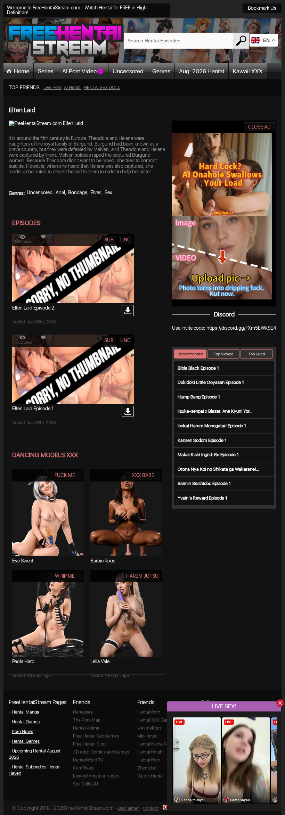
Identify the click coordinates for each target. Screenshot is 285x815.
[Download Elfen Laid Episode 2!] (128, 310)
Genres (161, 71)
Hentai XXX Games (155, 720)
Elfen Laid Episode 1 (33, 408)
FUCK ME (65, 475)
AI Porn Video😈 (83, 71)
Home (21, 71)
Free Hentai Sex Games (96, 736)
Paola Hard (23, 661)
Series (46, 71)
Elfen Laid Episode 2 (33, 308)
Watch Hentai (150, 776)
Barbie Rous (102, 560)
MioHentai (147, 736)
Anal (60, 192)
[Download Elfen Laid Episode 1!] (128, 411)
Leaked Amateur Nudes (96, 776)
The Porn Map (86, 720)
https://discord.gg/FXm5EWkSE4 (241, 328)
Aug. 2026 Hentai (201, 71)
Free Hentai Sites (89, 744)
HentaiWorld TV (88, 760)
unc (125, 239)
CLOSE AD (259, 127)
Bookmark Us (262, 8)
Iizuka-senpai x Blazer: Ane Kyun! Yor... (215, 411)
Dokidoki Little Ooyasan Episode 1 (211, 382)
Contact (150, 808)
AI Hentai (73, 87)
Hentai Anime (86, 728)
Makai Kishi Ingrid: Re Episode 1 (208, 454)
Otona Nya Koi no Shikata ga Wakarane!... (218, 469)
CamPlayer (84, 768)
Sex (108, 192)
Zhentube (146, 768)
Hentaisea (83, 712)
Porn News (22, 731)
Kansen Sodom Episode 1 (202, 440)
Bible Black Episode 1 (198, 368)
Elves (95, 192)
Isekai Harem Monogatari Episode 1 (212, 425)
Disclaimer (128, 808)
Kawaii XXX (248, 71)
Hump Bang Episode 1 (199, 397)
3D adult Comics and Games (101, 752)
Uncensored (128, 71)
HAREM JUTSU (142, 576)
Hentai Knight (150, 752)
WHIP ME (65, 576)
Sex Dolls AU (85, 784)
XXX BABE (143, 475)
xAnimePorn (149, 728)
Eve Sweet (22, 560)
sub (109, 239)
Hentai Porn (148, 712)
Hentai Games (26, 721)
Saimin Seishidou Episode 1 (204, 483)
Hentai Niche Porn (155, 744)
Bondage (77, 192)
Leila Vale (99, 661)
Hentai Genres (26, 741)
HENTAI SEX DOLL (102, 87)
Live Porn (52, 87)
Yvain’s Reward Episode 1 (202, 498)
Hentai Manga (25, 712)
